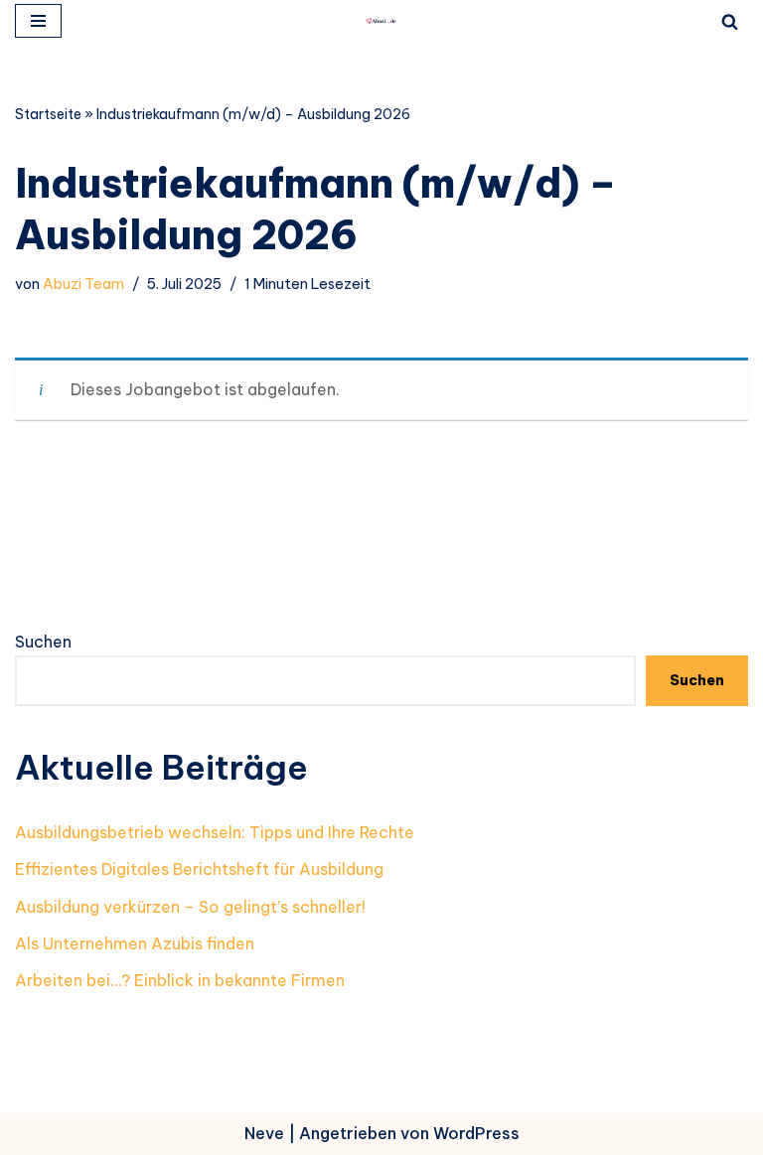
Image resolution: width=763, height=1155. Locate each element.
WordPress (476, 1133)
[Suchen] (729, 21)
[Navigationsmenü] (38, 21)
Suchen (43, 641)
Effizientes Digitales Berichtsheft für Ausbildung (199, 869)
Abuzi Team (83, 284)
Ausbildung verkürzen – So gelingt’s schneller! (190, 907)
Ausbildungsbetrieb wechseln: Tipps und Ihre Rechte (214, 832)
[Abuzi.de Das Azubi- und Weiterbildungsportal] (381, 21)
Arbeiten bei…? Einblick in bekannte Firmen (180, 980)
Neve (264, 1133)
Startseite (48, 114)
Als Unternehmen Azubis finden (134, 943)
